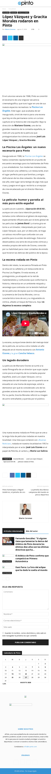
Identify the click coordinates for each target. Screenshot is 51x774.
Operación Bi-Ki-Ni (9, 462)
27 (26, 677)
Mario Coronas (10, 29)
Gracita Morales (18, 459)
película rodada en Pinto (26, 462)
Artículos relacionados (13, 531)
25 (12, 677)
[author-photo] (25, 515)
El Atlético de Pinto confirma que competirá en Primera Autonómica (32, 558)
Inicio (4, 9)
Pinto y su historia (23, 12)
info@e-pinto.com (30, 746)
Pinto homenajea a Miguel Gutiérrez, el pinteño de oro (13, 490)
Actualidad (12, 9)
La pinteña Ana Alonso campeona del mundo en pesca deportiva (39, 492)
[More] (26, 38)
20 (26, 674)
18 (12, 674)
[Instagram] (22, 762)
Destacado (13, 12)
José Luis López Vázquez (34, 459)
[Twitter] (10, 38)
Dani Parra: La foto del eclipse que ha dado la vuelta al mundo (31, 568)
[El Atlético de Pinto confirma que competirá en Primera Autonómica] (8, 558)
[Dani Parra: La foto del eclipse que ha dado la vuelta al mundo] (8, 570)
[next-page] (7, 578)
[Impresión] (21, 38)
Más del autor (32, 531)
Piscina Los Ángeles (34, 156)
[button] (4, 3)
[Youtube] (35, 762)
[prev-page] (3, 578)
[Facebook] (4, 38)
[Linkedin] (15, 38)
